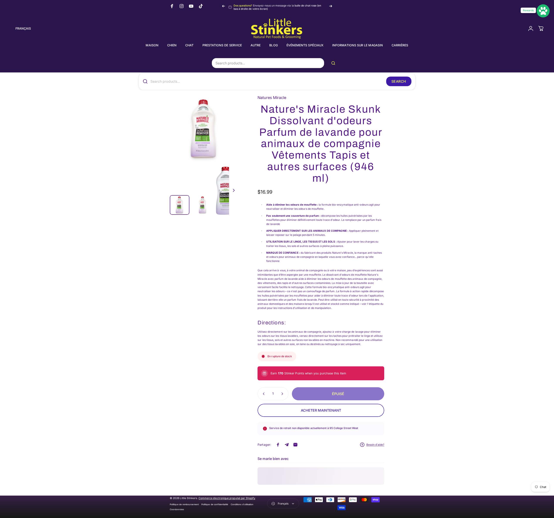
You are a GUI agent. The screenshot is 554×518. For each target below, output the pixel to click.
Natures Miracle (272, 97)
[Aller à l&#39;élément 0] (179, 205)
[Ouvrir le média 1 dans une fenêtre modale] (204, 129)
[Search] (334, 63)
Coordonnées (177, 509)
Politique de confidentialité (214, 504)
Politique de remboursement (184, 504)
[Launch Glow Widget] (543, 10)
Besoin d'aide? (375, 444)
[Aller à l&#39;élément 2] (202, 205)
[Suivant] (330, 6)
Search (398, 81)
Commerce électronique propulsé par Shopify (227, 498)
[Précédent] (223, 6)
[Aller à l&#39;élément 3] (226, 191)
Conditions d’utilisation (242, 504)
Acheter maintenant (321, 410)
